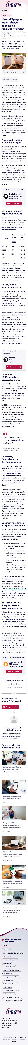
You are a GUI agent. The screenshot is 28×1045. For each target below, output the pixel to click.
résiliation (7, 963)
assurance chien (9, 967)
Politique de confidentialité (10, 1023)
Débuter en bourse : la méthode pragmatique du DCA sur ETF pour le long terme (12, 854)
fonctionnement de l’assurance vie (12, 586)
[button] (26, 10)
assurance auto (9, 980)
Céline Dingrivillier (14, 730)
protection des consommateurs (14, 953)
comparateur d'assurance (13, 997)
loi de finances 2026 (12, 990)
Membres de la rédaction (9, 1021)
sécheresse (8, 987)
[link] (14, 199)
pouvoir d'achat (10, 994)
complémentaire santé (11, 977)
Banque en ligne (7, 15)
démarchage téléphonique (13, 1001)
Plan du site (5, 1028)
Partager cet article (12, 707)
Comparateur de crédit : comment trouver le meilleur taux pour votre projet (12, 910)
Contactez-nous (6, 1018)
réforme (6, 950)
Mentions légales (7, 1025)
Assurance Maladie (11, 984)
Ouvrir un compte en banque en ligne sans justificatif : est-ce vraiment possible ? (12, 769)
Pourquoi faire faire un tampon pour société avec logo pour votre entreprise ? (12, 825)
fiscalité (6, 956)
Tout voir (5, 945)
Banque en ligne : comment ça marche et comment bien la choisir (13, 882)
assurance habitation (11, 960)
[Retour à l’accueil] (14, 4)
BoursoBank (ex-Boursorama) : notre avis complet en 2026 (12, 797)
